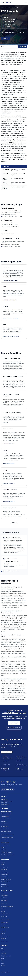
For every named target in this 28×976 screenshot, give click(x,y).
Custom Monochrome (5, 881)
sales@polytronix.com (5, 804)
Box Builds (3, 911)
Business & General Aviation (6, 814)
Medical (5, 324)
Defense (5, 286)
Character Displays (4, 874)
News (2, 960)
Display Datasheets (4, 886)
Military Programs (4, 823)
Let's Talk (5, 38)
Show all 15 (14, 522)
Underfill (5, 450)
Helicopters (3, 821)
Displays (3, 862)
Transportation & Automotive (6, 852)
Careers (2, 958)
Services (3, 931)
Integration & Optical (7, 890)
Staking (5, 470)
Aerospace (5, 267)
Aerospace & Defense (6, 811)
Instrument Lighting (5, 927)
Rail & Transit (3, 849)
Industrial (5, 306)
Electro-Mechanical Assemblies (7, 906)
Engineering (3, 938)
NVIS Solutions (4, 897)
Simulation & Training (5, 828)
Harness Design (4, 916)
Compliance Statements (5, 955)
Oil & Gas (2, 847)
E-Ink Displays (3, 884)
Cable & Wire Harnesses (5, 913)
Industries (4, 808)
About (2, 948)
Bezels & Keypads (4, 925)
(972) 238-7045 (4, 802)
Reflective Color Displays (6, 879)
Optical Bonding (4, 892)
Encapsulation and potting (10, 489)
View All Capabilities (14, 727)
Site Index (3, 965)
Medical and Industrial (7, 835)
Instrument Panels (4, 922)
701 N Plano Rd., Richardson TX (7, 801)
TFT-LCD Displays (4, 867)
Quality (2, 950)
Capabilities (7, 7)
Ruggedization (4, 900)
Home (2, 7)
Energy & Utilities (4, 840)
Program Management (5, 936)
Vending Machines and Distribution (7, 854)
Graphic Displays (4, 876)
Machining (3, 933)
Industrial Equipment (5, 842)
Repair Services (4, 941)
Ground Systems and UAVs (6, 819)
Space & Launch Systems (6, 831)
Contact (3, 796)
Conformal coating (8, 429)
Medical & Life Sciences (5, 844)
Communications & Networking (7, 837)
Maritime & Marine (4, 826)
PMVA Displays (4, 869)
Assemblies (4, 903)
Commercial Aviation (5, 816)
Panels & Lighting (5, 920)
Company (4, 945)
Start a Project (14, 723)
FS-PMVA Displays (4, 871)
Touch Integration (4, 895)
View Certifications (6, 752)
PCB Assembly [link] (15, 7)
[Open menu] (25, 2)
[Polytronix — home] (6, 2)
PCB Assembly (4, 908)
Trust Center (3, 953)
